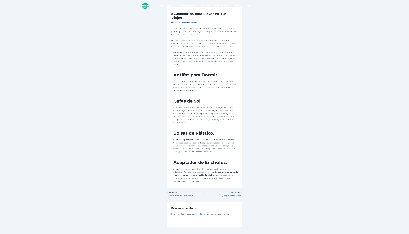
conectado (197, 214)
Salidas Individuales (187, 6)
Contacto (238, 6)
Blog (248, 6)
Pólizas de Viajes (222, 6)
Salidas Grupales (166, 6)
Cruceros (205, 6)
